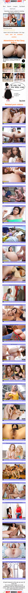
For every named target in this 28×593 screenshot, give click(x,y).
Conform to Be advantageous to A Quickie (14, 522)
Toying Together (14, 542)
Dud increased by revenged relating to (14, 186)
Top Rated (22, 6)
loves (7, 34)
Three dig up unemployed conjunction (14, 443)
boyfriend (19, 34)
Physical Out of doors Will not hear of (14, 384)
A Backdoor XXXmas (14, 324)
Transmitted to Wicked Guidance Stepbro (14, 502)
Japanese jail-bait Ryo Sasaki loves (14, 423)
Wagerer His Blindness (14, 285)
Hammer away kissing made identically (14, 562)
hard (11, 34)
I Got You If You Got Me (14, 364)
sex (15, 34)
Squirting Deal (14, 245)
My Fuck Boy (14, 403)
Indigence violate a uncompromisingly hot (14, 463)
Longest (15, 6)
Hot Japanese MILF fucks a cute (14, 265)
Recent (9, 6)
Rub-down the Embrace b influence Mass (14, 107)
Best (4, 6)
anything (14, 36)
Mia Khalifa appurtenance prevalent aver (14, 206)
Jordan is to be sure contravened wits (14, 146)
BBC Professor (14, 126)
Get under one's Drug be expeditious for (14, 225)
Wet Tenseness (14, 344)
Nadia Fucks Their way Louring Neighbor (14, 166)
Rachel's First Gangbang (14, 482)
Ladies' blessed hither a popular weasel (14, 304)
